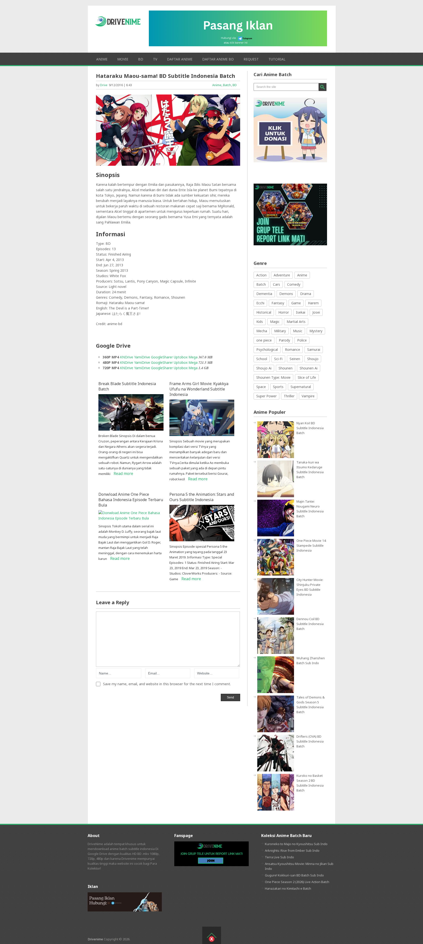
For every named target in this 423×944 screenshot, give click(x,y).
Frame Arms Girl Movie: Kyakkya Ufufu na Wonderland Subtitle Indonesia (198, 389)
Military (280, 331)
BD (140, 59)
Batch (227, 85)
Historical (263, 312)
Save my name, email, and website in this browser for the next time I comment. (167, 684)
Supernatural (301, 386)
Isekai (300, 312)
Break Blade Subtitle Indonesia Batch (127, 386)
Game (296, 303)
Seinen (295, 358)
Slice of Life (307, 377)
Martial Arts (296, 321)
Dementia (264, 293)
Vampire (308, 396)
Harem (313, 303)
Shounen (286, 368)
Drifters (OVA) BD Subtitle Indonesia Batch (310, 741)
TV (155, 59)
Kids (259, 321)
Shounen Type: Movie (273, 377)
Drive (103, 85)
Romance (292, 349)
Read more (123, 473)
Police (302, 340)
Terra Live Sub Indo (279, 857)
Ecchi (260, 303)
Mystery (315, 331)
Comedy (293, 284)
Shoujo (312, 358)
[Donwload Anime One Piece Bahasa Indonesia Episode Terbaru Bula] (130, 518)
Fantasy (277, 303)
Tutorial (277, 59)
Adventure (282, 275)
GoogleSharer (162, 357)
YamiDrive (142, 357)
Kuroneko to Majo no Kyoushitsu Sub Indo (296, 844)
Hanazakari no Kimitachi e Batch (288, 888)
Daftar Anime (179, 59)
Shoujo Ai (263, 368)
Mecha (261, 331)
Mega (193, 357)
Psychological (267, 349)
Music (297, 331)
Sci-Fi (278, 358)
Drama (305, 293)
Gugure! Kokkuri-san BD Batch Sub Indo (294, 875)
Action (261, 275)
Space (261, 386)
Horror (283, 312)
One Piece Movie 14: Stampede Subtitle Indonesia (311, 545)
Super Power (266, 396)
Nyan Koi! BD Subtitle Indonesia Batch (310, 428)
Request (251, 59)
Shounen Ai (308, 368)
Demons (286, 293)
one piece (264, 340)
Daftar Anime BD (218, 59)
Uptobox (181, 357)
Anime (101, 59)
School (261, 358)
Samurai (313, 349)
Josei (316, 312)
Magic (275, 321)
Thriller (289, 396)
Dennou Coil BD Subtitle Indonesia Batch (310, 624)
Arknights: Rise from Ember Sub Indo (292, 850)
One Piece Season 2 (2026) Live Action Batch (297, 882)
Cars (276, 284)
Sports (278, 386)
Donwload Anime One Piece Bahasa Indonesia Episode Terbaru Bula (130, 500)
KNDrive (126, 357)
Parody (284, 340)
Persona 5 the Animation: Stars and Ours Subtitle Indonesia (201, 497)
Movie (122, 59)
